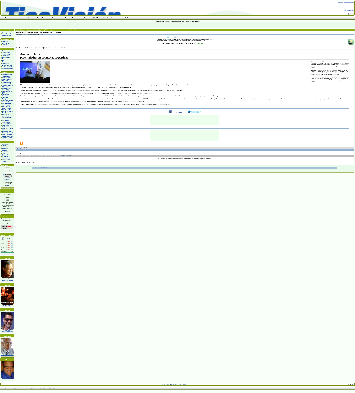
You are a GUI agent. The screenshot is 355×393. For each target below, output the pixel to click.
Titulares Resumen (7, 68)
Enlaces (4, 150)
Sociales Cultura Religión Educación (7, 132)
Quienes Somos (6, 155)
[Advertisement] (85, 25)
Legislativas (5, 43)
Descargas (5, 151)
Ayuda (352, 1)
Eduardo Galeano (7, 87)
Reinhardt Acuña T (7, 123)
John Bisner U (6, 109)
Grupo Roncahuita (7, 103)
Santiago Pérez (6, 127)
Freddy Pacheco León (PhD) (6, 89)
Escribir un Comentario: (40, 167)
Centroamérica (6, 52)
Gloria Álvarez (6, 96)
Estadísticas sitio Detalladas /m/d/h (6, 34)
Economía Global (7, 65)
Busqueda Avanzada (349, 10)
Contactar (347, 1)
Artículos (22, 30)
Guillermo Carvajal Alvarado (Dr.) (7, 101)
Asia (3, 59)
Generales (5, 41)
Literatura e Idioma (7, 158)
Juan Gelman (6, 113)
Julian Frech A (6, 114)
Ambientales (5, 63)
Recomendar (182, 384)
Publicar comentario (66, 155)
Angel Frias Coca (7, 79)
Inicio (3, 32)
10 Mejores (5, 156)
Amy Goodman (6, 77)
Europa (4, 62)
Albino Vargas (6, 76)
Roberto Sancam (7, 125)
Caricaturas (5, 144)
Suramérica (5, 55)
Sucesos (4, 44)
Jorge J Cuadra (6, 108)
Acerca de (340, 1)
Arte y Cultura (6, 81)
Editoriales (5, 148)
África (3, 60)
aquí (8, 185)
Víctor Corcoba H (7, 134)
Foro (3, 153)
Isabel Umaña (6, 105)
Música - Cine (6, 159)
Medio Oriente (6, 57)
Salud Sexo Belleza (7, 66)
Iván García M (6, 106)
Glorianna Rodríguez (4, 98)
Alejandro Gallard (7, 74)
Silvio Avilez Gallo (7, 130)
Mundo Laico (6, 120)
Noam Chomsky (6, 122)
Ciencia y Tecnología (4, 146)
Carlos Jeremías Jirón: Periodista (6, 83)
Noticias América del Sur (34, 30)
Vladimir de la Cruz (7, 136)
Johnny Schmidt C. (7, 111)
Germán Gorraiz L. (7, 94)
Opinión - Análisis (7, 137)
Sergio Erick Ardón (7, 128)
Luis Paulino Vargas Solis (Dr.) (6, 116)
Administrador (188, 150)
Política (4, 161)
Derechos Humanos (7, 85)
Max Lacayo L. (6, 119)
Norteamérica (6, 54)
